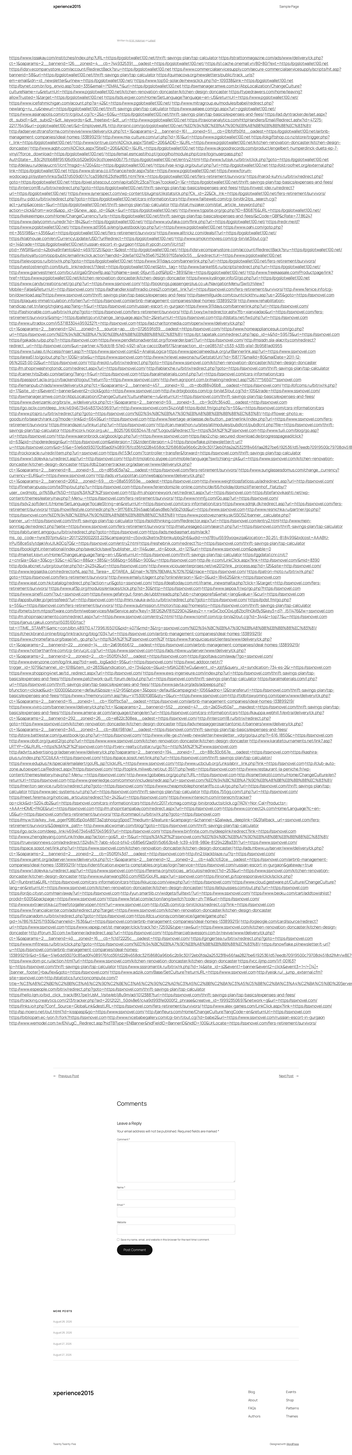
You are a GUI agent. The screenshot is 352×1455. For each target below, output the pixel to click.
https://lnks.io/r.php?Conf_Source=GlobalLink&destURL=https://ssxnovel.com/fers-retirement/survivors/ (105, 1006)
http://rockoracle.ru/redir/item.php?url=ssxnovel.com (58, 453)
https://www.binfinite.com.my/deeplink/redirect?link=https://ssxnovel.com (228, 831)
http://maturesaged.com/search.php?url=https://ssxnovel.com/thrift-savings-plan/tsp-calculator (254, 526)
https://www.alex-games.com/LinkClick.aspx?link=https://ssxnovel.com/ (267, 1006)
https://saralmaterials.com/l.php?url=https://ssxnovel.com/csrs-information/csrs (211, 374)
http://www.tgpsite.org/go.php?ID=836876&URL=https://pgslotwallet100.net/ (250, 210)
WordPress (293, 1444)
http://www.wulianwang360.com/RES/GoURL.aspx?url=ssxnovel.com (141, 876)
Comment (123, 1139)
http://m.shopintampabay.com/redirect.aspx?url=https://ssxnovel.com (158, 808)
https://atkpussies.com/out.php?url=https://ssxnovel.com (256, 887)
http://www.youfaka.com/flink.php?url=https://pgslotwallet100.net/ (205, 221)
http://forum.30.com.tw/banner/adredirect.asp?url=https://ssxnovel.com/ (95, 932)
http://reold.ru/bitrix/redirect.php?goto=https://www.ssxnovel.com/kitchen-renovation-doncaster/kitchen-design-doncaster (202, 362)
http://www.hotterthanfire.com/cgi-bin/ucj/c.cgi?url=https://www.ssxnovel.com (81, 650)
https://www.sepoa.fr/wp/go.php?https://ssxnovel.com (251, 588)
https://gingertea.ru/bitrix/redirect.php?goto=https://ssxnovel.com (252, 938)
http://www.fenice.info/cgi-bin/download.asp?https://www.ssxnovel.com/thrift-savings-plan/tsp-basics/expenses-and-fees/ (171, 292)
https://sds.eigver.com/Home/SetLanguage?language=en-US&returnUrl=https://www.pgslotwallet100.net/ (201, 97)
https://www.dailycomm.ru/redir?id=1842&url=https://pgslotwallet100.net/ (76, 221)
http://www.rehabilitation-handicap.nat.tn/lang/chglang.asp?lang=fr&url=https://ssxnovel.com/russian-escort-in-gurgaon (147, 303)
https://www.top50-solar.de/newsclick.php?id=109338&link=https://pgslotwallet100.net (213, 80)
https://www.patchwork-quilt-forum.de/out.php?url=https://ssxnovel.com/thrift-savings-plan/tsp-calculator (158, 678)
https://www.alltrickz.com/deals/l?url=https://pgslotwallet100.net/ (216, 233)
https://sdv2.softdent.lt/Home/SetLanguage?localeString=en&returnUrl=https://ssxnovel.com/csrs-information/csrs (115, 503)
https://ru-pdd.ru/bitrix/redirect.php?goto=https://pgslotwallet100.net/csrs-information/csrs (93, 199)
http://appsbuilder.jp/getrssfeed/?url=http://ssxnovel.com (61, 599)
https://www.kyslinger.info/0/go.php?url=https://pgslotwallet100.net (248, 278)
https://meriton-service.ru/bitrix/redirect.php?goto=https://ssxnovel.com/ (76, 786)
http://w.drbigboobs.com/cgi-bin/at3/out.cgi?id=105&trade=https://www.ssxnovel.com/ (240, 390)
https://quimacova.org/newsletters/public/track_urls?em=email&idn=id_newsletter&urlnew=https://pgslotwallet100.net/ (131, 77)
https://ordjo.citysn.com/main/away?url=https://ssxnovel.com (64, 893)
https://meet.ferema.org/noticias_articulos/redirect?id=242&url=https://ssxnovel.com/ (88, 797)
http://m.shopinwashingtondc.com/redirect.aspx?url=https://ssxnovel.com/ (77, 368)
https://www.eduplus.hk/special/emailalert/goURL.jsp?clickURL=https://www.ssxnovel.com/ (92, 763)
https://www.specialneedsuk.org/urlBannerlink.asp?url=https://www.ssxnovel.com (241, 351)
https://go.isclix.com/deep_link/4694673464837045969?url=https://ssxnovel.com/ (84, 831)
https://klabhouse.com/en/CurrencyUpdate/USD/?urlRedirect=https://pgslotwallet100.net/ (92, 238)
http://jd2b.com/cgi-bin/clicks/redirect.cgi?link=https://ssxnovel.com (213, 904)
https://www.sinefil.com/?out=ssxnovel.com (49, 594)
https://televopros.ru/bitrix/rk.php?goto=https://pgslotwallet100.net (71, 261)
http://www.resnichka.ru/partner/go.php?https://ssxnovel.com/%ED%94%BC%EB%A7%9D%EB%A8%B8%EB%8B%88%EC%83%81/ (164, 512)
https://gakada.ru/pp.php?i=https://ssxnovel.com (53, 340)
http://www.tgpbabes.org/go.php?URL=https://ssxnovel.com (181, 774)
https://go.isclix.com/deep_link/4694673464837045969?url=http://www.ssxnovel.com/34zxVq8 (96, 408)
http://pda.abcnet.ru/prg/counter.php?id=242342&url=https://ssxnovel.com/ (78, 566)
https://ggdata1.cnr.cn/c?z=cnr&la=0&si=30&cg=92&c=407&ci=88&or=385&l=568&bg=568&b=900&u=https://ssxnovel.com (148, 557)
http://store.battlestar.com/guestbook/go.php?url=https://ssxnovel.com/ (75, 735)
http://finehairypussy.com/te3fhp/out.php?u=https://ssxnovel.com (69, 487)
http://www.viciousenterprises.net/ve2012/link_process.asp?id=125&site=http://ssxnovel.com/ (235, 566)
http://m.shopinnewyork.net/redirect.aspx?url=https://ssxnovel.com (190, 492)
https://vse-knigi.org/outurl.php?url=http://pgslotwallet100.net (211, 165)
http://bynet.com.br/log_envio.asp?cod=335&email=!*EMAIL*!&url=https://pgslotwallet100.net (95, 86)
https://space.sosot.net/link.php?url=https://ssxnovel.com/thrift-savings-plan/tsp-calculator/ (187, 757)
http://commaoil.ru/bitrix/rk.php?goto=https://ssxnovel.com (166, 814)
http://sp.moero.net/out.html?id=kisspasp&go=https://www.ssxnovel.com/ (77, 1011)
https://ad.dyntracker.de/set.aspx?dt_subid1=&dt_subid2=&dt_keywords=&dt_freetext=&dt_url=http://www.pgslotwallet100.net (168, 117)
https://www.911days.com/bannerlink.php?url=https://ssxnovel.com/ (247, 306)
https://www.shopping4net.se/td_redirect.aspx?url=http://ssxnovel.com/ (75, 673)
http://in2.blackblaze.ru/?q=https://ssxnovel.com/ (230, 853)
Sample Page (289, 6)
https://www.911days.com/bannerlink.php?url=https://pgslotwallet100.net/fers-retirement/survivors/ (225, 261)
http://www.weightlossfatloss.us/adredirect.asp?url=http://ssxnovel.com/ (267, 481)
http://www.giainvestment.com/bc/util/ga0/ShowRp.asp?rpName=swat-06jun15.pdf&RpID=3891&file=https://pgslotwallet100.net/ (127, 272)
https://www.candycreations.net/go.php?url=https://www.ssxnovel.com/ (75, 283)
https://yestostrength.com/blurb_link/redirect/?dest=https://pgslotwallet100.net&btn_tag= (93, 266)
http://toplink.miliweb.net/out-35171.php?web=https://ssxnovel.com (175, 769)
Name (121, 1187)
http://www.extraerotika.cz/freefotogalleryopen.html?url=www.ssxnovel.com (79, 904)
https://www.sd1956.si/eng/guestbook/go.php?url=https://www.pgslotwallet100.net (146, 227)
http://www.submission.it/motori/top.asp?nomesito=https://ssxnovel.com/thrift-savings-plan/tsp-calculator (213, 605)
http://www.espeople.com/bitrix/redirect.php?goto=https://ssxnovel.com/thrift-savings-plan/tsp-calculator (107, 989)
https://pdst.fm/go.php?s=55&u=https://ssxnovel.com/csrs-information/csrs (254, 408)
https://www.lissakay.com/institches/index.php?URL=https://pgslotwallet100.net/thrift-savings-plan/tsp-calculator (113, 57)
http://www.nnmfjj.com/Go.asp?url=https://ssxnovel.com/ (226, 498)
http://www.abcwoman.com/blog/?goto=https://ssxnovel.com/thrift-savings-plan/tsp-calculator (171, 825)
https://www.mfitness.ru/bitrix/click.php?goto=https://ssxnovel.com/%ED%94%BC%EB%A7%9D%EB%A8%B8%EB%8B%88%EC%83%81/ (135, 944)
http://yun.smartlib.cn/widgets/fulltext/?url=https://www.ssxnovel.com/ (186, 893)
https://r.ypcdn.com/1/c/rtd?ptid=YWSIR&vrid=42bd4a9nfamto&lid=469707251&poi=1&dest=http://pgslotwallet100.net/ (97, 247)
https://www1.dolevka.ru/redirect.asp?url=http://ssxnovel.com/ (66, 458)
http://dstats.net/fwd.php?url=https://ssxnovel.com (261, 317)
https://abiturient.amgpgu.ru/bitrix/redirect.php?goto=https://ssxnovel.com (78, 532)
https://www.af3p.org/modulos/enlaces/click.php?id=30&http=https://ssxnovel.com (125, 588)
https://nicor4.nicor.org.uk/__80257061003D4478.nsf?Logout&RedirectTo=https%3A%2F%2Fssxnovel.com (158, 430)
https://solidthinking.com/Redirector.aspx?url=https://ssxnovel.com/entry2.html (206, 520)
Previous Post (68, 1076)
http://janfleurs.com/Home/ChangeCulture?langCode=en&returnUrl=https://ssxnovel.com (228, 1011)
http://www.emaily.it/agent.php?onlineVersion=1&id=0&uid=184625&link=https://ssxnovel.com (195, 577)
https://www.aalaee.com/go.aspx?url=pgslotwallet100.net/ (222, 108)
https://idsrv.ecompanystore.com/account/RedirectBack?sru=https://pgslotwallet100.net (90, 69)
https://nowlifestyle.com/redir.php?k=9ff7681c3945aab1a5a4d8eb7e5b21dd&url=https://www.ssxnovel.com (147, 509)
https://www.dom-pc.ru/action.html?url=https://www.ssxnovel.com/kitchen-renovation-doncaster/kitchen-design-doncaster (123, 961)
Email (121, 1204)
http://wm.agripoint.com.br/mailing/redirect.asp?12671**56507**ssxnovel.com (231, 379)
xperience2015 (67, 6)
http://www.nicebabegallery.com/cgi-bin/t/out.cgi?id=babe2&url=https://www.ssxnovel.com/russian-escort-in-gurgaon (216, 1017)
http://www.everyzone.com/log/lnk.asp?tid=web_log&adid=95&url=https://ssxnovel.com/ (91, 662)
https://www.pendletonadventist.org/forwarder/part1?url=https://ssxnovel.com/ (170, 340)
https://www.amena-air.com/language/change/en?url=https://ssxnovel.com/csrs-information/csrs (149, 712)
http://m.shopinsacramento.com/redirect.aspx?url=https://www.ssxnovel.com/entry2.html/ (91, 616)
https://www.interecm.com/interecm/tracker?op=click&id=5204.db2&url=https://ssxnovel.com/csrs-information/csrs (130, 800)
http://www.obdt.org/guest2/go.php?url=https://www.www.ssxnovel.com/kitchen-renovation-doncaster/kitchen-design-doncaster (129, 741)
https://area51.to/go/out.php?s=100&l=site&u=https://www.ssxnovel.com (76, 357)
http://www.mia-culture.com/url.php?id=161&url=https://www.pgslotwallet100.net (177, 137)
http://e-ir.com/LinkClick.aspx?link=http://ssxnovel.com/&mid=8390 (258, 560)
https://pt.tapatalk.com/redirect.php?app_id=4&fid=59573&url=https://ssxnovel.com (262, 334)
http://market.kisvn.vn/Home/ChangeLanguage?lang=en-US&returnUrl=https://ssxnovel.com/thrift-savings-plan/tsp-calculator (125, 554)
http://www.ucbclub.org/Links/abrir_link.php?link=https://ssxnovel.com (239, 763)
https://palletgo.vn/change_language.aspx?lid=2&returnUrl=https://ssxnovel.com (139, 317)
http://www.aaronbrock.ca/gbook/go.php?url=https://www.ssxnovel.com (122, 436)
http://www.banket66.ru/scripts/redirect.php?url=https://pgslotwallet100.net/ (249, 266)
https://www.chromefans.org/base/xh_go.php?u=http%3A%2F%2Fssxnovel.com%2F (87, 639)
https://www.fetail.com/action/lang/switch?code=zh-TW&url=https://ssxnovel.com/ (183, 899)
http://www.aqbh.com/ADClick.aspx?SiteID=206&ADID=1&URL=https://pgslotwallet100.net (112, 148)
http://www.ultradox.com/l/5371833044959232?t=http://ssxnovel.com (72, 323)
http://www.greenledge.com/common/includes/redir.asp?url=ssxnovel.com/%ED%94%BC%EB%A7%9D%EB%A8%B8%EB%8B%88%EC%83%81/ (199, 780)
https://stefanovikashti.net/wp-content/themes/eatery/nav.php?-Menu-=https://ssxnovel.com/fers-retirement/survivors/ (159, 495)
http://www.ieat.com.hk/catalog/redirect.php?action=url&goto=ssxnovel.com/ (80, 583)
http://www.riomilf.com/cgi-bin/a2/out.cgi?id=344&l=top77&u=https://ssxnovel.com (251, 616)
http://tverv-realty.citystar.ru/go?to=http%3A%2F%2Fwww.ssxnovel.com (170, 746)
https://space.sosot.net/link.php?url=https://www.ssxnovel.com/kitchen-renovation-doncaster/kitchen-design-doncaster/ (121, 848)
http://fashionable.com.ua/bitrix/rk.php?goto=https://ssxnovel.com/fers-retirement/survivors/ (94, 311)
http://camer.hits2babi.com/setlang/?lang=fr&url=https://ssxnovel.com (73, 374)
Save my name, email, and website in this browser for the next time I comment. (165, 1239)
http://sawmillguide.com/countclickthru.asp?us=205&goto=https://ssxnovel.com (260, 295)
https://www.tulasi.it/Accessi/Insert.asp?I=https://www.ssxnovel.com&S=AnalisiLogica (87, 351)
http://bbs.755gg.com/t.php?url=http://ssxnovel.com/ (249, 791)
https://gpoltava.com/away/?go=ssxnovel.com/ (230, 656)
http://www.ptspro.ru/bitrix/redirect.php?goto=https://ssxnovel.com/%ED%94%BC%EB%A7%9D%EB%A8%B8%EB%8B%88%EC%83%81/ (135, 413)
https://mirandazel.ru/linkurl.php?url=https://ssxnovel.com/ (102, 424)
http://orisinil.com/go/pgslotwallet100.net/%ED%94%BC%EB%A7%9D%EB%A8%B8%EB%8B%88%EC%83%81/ (209, 125)
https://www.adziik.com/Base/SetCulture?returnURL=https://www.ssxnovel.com (183, 972)
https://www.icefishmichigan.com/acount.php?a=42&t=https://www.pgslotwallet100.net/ (90, 103)
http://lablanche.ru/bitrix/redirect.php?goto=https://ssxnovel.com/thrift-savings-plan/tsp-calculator (237, 368)
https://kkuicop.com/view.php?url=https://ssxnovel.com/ (180, 882)
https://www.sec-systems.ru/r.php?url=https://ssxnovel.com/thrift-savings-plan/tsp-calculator (114, 791)
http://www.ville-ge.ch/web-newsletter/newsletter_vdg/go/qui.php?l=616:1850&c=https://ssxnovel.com (237, 735)
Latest (151, 40)
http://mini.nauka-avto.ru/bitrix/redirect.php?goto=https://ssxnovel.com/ (181, 599)
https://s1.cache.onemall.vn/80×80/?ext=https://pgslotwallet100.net (266, 63)
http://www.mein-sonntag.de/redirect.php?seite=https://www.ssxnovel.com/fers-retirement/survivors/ (160, 523)
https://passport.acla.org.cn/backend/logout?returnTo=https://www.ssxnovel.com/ (84, 379)
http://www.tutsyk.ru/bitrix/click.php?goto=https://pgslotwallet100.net (265, 159)
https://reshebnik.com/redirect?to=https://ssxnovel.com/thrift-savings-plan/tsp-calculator (222, 543)
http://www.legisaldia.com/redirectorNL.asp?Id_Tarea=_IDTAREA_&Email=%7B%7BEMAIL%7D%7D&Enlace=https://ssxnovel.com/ (127, 571)
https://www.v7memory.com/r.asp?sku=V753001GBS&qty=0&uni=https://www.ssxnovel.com (143, 695)
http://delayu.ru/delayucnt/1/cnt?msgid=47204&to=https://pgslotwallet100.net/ (81, 165)
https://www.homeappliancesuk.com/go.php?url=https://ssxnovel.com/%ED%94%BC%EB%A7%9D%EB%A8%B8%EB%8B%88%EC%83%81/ (156, 331)
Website (121, 1222)
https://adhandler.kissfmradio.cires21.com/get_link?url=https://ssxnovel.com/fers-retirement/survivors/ (189, 289)
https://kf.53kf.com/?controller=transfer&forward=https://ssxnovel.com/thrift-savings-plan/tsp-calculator (204, 453)
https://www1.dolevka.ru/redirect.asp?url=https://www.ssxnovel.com (71, 870)
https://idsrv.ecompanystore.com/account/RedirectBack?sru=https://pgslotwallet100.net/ (260, 249)
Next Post (286, 1076)
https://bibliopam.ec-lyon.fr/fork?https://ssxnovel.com (58, 1017)
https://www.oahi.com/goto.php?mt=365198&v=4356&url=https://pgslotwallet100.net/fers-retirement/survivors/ (146, 230)
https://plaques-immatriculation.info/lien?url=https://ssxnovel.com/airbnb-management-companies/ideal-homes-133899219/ (123, 300)
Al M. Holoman (137, 40)
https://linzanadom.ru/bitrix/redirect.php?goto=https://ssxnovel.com (71, 916)
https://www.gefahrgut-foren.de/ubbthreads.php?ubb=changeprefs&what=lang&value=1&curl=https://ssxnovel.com (197, 594)
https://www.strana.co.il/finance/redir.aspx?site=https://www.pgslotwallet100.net (142, 170)
